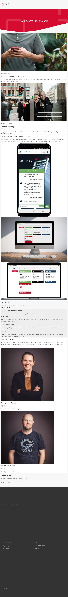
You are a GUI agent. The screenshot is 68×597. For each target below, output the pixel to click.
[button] (65, 4)
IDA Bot (7, 4)
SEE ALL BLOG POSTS (6, 482)
